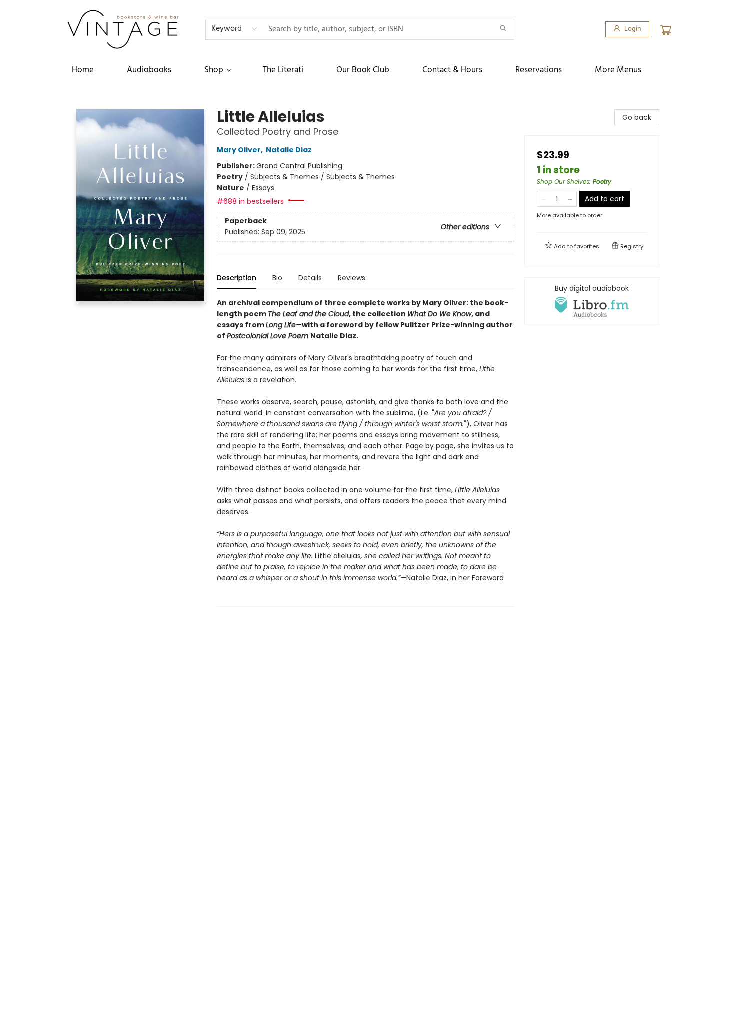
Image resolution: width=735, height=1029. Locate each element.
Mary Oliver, (240, 150)
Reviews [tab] (352, 278)
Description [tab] (236, 278)
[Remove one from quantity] (544, 199)
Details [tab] (310, 278)
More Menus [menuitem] (618, 70)
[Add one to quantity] (570, 199)
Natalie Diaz (289, 150)
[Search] (504, 30)
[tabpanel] (365, 452)
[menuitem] (83, 70)
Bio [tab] (277, 278)
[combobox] (235, 29)
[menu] (368, 70)
